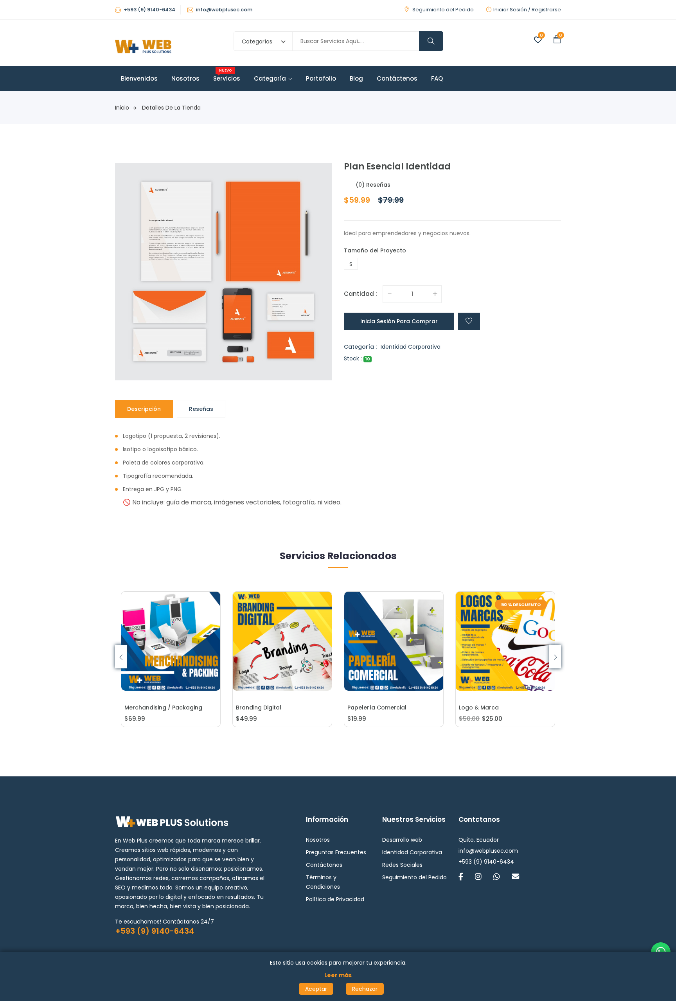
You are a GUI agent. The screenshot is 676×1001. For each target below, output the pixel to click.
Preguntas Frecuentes (336, 852)
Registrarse (546, 9)
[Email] (515, 877)
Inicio (122, 108)
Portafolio (321, 78)
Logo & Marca (479, 707)
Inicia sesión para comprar (399, 321)
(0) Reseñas (373, 185)
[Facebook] (460, 877)
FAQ (437, 78)
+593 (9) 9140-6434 (154, 930)
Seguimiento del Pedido (443, 9)
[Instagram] (478, 877)
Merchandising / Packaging (163, 707)
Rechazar (365, 989)
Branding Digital (258, 707)
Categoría (270, 78)
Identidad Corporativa (410, 347)
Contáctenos (397, 78)
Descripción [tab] (144, 409)
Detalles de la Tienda (171, 108)
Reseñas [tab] (201, 409)
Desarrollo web (402, 840)
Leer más (338, 975)
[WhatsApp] (496, 877)
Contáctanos (324, 865)
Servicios (226, 78)
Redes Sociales (402, 865)
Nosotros (185, 78)
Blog (356, 78)
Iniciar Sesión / (511, 9)
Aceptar (316, 989)
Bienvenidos (139, 78)
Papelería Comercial (376, 707)
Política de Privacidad (335, 899)
